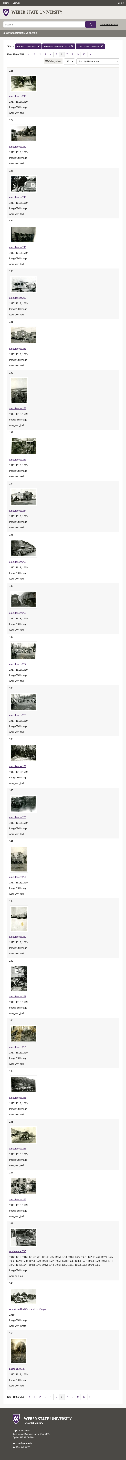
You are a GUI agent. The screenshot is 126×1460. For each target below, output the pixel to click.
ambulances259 (17, 766)
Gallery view (54, 61)
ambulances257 (17, 664)
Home (6, 2)
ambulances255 (17, 561)
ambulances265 (17, 1097)
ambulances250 (17, 297)
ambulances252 (17, 408)
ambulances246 (17, 96)
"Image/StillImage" (89, 46)
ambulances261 (17, 877)
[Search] (90, 24)
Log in (121, 2)
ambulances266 (17, 1148)
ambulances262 (17, 936)
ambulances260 (17, 817)
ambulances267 (17, 1199)
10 (84, 54)
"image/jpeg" (27, 46)
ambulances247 (17, 146)
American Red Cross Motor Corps (27, 1309)
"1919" (57, 46)
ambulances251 (17, 348)
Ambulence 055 (17, 1251)
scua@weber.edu (23, 1443)
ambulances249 (17, 247)
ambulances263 (17, 996)
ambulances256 (17, 613)
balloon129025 (17, 1368)
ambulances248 (17, 197)
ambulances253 (17, 459)
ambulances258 (17, 715)
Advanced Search (109, 24)
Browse (17, 2)
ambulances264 (17, 1047)
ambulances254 (17, 510)
